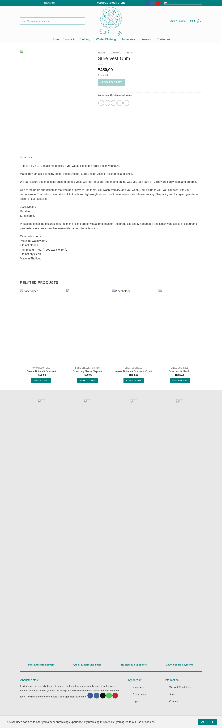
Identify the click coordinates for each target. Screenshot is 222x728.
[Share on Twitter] (107, 103)
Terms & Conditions (180, 687)
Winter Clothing (106, 39)
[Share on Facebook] (101, 103)
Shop (172, 694)
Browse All (69, 39)
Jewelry (146, 39)
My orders (138, 687)
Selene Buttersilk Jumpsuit (41, 371)
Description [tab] (26, 157)
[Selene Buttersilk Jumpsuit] (41, 327)
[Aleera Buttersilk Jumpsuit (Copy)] (133, 327)
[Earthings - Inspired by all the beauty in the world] (111, 21)
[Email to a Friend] (114, 103)
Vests (129, 52)
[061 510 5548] (35, 3)
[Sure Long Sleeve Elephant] (87, 327)
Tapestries (128, 39)
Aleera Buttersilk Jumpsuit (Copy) (133, 371)
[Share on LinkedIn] (126, 103)
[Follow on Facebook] (147, 3)
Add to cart (111, 82)
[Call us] (109, 695)
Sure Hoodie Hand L (180, 371)
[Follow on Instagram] (152, 3)
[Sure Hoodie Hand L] (180, 327)
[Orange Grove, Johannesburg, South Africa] (21, 3)
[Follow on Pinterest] (158, 3)
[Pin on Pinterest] (120, 103)
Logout (136, 701)
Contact (173, 701)
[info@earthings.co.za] (28, 3)
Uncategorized (117, 95)
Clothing (84, 39)
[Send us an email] (103, 695)
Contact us (163, 39)
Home (55, 39)
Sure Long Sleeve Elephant (87, 371)
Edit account (139, 694)
